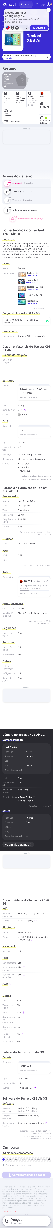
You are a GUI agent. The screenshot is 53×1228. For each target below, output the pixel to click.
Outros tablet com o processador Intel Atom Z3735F (35, 533)
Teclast (21, 268)
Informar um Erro (9, 1211)
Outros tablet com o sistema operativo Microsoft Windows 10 (35, 1137)
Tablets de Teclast (41, 308)
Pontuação (7, 577)
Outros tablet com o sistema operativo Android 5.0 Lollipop (35, 1132)
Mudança (39, 27)
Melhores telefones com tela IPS (36, 479)
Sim (19, 613)
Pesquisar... (29, 4)
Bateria (6, 1057)
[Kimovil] (9, 4)
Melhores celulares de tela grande (35, 476)
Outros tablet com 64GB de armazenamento (39, 622)
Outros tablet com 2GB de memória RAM (34, 565)
